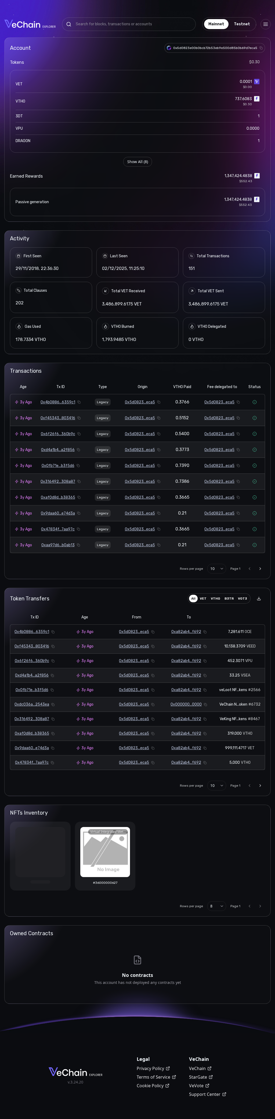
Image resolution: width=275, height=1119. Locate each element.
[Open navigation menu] (265, 24)
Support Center (204, 1094)
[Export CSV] (259, 598)
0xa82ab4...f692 (186, 631)
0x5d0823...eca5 (140, 402)
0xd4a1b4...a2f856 (58, 450)
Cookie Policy (150, 1086)
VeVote (196, 1086)
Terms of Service (153, 1077)
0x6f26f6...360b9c (58, 434)
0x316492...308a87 (58, 481)
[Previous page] (249, 568)
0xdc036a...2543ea (32, 704)
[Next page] (260, 568)
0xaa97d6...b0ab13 (58, 545)
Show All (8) (137, 161)
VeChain (197, 1068)
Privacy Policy (150, 1068)
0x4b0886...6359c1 (58, 402)
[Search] (68, 24)
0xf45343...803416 (58, 418)
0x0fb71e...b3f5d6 (58, 465)
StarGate (198, 1077)
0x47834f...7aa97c (58, 529)
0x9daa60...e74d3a (58, 513)
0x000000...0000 (186, 704)
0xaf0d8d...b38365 (58, 497)
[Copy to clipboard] (261, 48)
